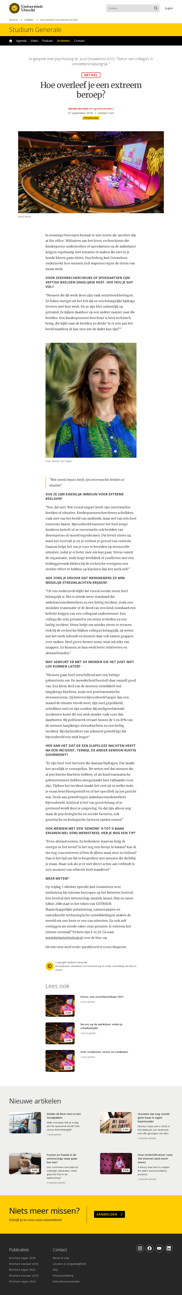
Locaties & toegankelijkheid (69, 1263)
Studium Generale (35, 29)
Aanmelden (107, 1214)
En (169, 8)
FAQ (55, 1269)
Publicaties (19, 1249)
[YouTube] (159, 1248)
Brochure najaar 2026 (22, 1258)
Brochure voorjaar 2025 (23, 1275)
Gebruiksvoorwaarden (66, 1281)
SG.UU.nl (13, 19)
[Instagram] (140, 1248)
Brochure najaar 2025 (22, 1269)
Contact (79, 41)
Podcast (47, 41)
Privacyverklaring (63, 1275)
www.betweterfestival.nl (64, 938)
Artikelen (29, 19)
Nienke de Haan (78, 108)
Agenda (21, 41)
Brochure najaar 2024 (22, 1281)
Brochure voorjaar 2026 (23, 1263)
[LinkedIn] (169, 1248)
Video (34, 41)
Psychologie (91, 117)
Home (10, 41)
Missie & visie (61, 1258)
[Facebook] (150, 1248)
